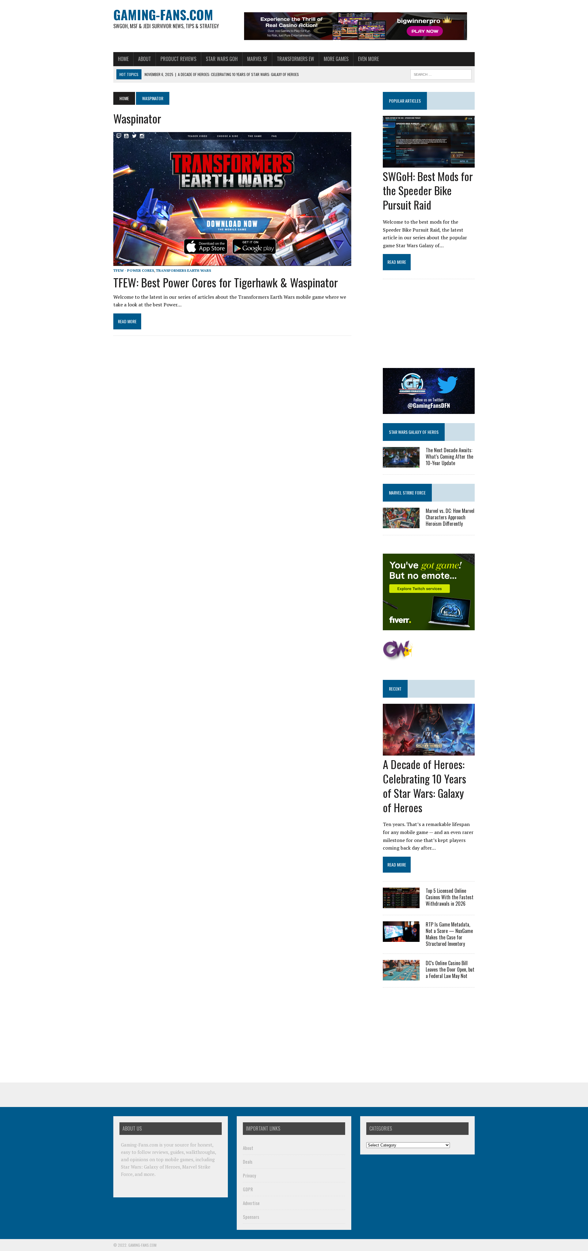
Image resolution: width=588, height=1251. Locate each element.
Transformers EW (295, 59)
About (144, 59)
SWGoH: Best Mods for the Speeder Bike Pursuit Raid (428, 190)
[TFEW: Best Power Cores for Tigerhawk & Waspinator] (232, 262)
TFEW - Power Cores (133, 270)
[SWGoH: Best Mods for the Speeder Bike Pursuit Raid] (429, 163)
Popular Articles (405, 100)
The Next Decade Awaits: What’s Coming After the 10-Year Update (449, 456)
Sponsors (251, 1216)
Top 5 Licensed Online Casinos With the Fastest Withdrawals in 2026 (449, 897)
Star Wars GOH (222, 59)
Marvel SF (257, 59)
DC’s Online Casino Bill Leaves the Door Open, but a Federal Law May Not (450, 969)
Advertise (251, 1203)
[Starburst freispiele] (398, 657)
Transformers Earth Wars (183, 270)
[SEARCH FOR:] (441, 73)
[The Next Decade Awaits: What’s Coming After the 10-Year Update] (401, 463)
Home (123, 59)
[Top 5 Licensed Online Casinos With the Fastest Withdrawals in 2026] (401, 904)
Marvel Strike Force (407, 492)
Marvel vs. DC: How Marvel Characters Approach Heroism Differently (450, 517)
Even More (368, 59)
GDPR (248, 1189)
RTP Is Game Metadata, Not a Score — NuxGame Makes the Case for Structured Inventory (449, 934)
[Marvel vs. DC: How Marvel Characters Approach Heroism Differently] (401, 524)
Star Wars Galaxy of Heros (414, 432)
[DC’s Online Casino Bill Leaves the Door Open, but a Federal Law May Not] (401, 976)
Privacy (249, 1175)
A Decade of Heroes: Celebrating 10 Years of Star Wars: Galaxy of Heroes (424, 785)
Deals (247, 1161)
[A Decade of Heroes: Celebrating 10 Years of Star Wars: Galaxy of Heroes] (429, 751)
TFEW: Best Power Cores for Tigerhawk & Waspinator (225, 282)
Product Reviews (178, 59)
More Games (336, 59)
